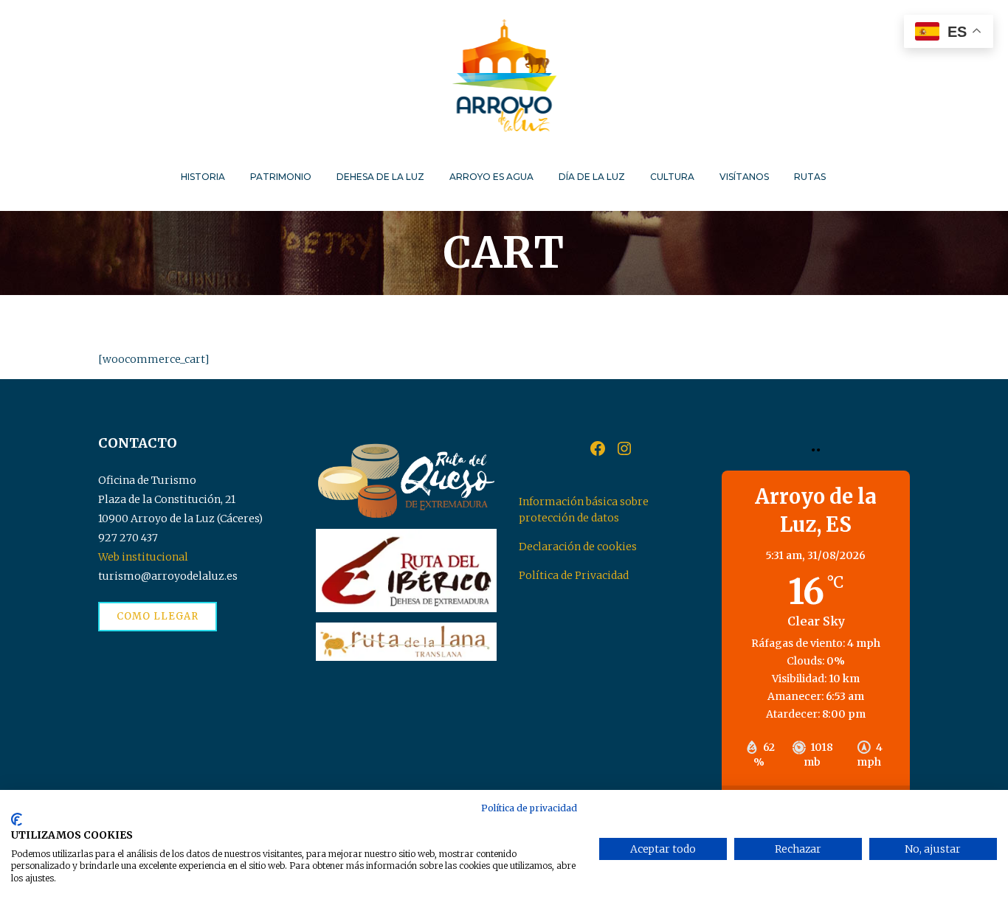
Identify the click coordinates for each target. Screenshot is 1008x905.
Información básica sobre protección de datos (584, 509)
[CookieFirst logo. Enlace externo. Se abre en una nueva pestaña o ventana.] (16, 819)
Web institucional (143, 557)
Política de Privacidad (574, 575)
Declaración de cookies (578, 546)
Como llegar (158, 616)
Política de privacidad (529, 808)
